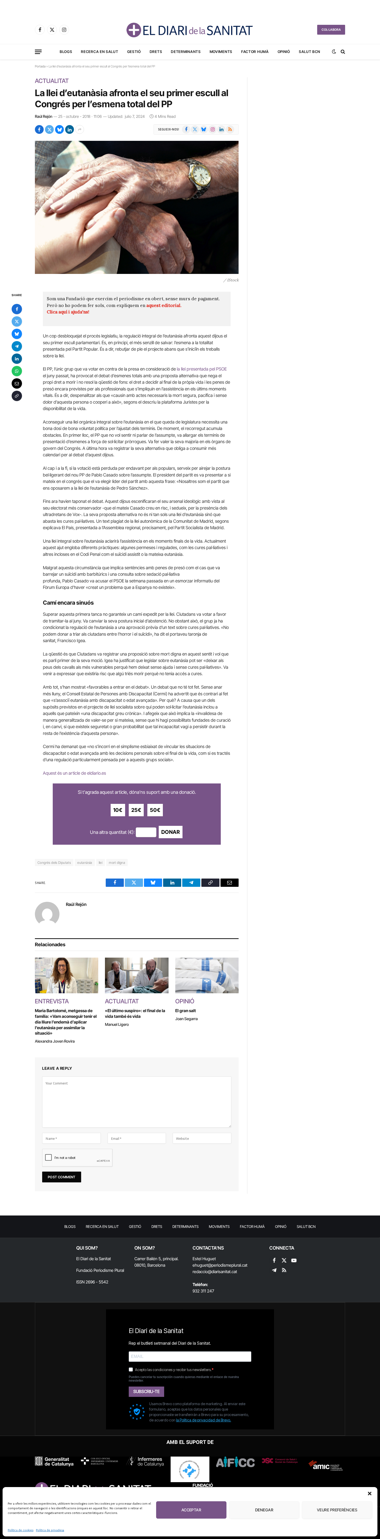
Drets (156, 51)
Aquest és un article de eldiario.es (74, 773)
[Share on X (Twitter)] (49, 129)
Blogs (66, 51)
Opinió (284, 51)
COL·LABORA (331, 30)
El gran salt (185, 1010)
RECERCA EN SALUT (99, 51)
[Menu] (38, 52)
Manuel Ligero (117, 1024)
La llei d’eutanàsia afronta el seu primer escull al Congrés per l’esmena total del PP (131, 98)
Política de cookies (20, 1530)
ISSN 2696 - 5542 (92, 1281)
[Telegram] (17, 346)
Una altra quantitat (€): (112, 832)
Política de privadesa (50, 1530)
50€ (155, 810)
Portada (40, 66)
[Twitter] (17, 321)
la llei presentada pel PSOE (202, 369)
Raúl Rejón (43, 116)
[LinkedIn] (17, 358)
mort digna (117, 862)
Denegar (264, 1509)
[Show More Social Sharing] (79, 129)
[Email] (17, 383)
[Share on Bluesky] (59, 129)
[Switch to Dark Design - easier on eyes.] (334, 51)
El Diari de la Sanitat (93, 1258)
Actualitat (52, 80)
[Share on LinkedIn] (69, 129)
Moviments (221, 51)
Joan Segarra (186, 1018)
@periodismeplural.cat (227, 1265)
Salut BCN (309, 51)
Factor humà (255, 51)
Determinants (186, 51)
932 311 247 (203, 1291)
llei (101, 862)
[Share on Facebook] (39, 129)
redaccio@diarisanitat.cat (215, 1271)
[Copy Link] (17, 396)
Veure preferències (337, 1509)
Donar (170, 832)
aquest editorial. (163, 305)
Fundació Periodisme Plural (100, 1270)
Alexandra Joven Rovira (55, 1041)
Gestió (134, 51)
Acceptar (191, 1509)
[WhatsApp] (17, 371)
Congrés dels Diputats (54, 862)
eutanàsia (84, 862)
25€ (136, 810)
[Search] (342, 52)
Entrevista (52, 1001)
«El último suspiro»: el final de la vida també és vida (135, 1013)
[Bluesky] (17, 334)
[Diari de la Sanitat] (190, 30)
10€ (118, 810)
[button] (369, 1493)
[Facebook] (17, 309)
